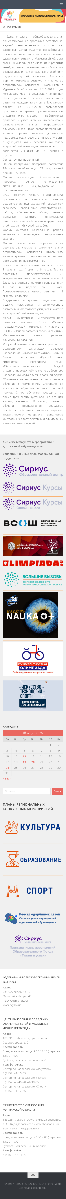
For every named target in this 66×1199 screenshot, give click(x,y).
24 (7, 767)
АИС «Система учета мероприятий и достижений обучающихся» (28, 444)
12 (24, 756)
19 (24, 762)
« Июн (7, 778)
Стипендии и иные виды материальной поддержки (31, 456)
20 (33, 762)
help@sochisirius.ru (15, 1000)
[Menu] (61, 4)
